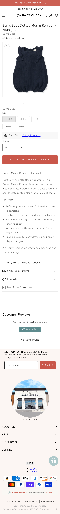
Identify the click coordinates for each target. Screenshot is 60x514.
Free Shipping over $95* (30, 8)
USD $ (30, 463)
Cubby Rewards (31, 135)
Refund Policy (47, 501)
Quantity (6, 141)
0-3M (9, 119)
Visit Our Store (30, 419)
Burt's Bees (9, 33)
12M (8, 126)
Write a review (30, 329)
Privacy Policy (31, 501)
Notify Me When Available (30, 159)
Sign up (47, 365)
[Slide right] (37, 102)
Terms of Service (13, 501)
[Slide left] (23, 102)
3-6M (23, 119)
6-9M (38, 119)
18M (21, 126)
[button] (3, 15)
